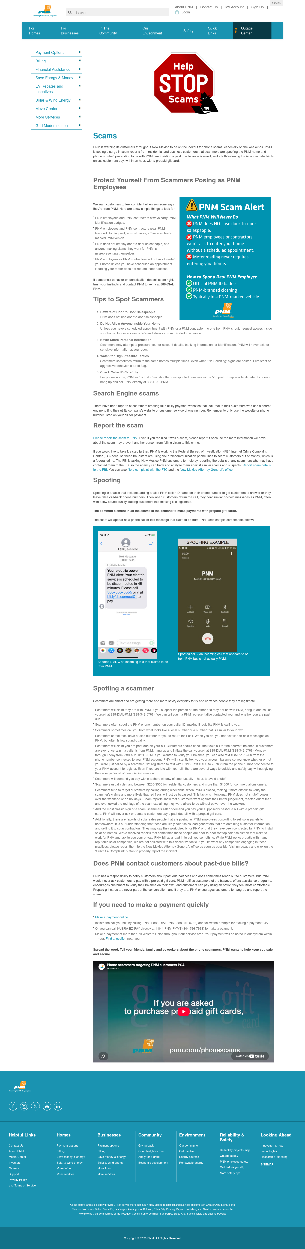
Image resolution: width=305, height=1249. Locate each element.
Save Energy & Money (54, 77)
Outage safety (229, 1155)
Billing (40, 60)
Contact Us (16, 1145)
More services (65, 1174)
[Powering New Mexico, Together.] (44, 10)
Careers (14, 1168)
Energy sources (189, 1156)
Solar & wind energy (70, 1162)
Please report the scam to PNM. (115, 437)
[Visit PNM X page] (36, 1105)
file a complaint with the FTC (148, 469)
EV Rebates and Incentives (49, 88)
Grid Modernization (51, 125)
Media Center (17, 1156)
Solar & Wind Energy (53, 100)
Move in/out (64, 1168)
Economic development (153, 1162)
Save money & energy (71, 1156)
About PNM (16, 1151)
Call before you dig (232, 1167)
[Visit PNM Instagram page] (25, 1105)
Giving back (146, 1145)
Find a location (116, 938)
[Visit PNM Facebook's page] (14, 1105)
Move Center (46, 108)
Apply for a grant (149, 1156)
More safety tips (230, 1173)
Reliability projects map (235, 1150)
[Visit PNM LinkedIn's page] (59, 1105)
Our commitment (189, 1145)
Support (14, 1174)
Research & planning (274, 1156)
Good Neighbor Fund (151, 1151)
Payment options (67, 1145)
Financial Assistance (52, 69)
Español (276, 3)
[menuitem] (38, 30)
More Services (47, 117)
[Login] (177, 12)
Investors (14, 1162)
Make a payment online (111, 917)
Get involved (187, 1151)
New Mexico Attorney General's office (206, 469)
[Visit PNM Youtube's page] (48, 1105)
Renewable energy (191, 1162)
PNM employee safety (234, 1161)
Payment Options (49, 52)
